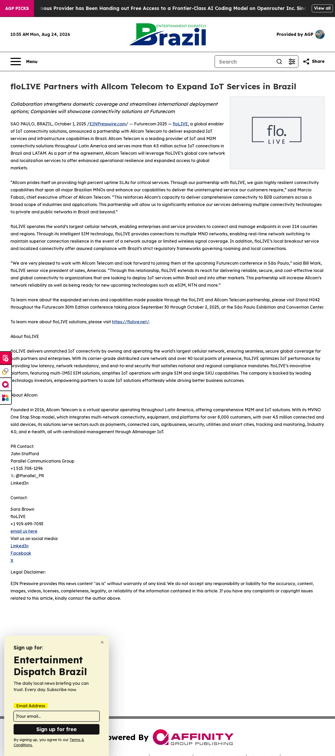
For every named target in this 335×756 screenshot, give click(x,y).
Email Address (30, 705)
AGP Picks (17, 8)
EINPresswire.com (108, 123)
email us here (23, 531)
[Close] (102, 642)
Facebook (20, 553)
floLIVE (180, 123)
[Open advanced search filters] (292, 61)
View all (322, 8)
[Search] (279, 61)
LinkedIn (19, 545)
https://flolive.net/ (130, 321)
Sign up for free (56, 729)
